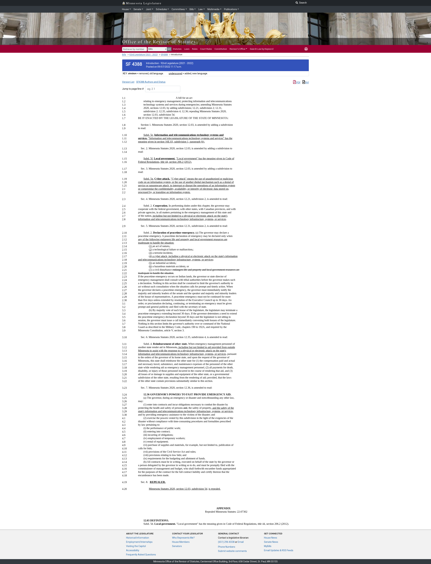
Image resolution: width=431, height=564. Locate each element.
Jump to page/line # (133, 88)
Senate (137, 9)
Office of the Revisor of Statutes (159, 41)
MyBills (267, 546)
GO (169, 49)
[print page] (306, 48)
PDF (298, 82)
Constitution (220, 49)
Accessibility (132, 550)
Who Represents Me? (183, 537)
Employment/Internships (139, 542)
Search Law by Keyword (261, 49)
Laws (186, 49)
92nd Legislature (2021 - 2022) (143, 54)
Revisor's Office (237, 49)
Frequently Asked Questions (141, 554)
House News (270, 537)
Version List (128, 82)
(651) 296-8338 (226, 542)
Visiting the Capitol (136, 546)
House (125, 9)
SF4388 (164, 54)
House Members (181, 542)
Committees (178, 9)
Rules (194, 49)
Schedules (161, 9)
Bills (192, 9)
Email (241, 542)
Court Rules (206, 49)
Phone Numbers (226, 546)
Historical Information (137, 537)
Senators (177, 546)
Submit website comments (232, 551)
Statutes (177, 49)
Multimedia (213, 9)
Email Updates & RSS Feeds (278, 550)
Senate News (271, 542)
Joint (148, 9)
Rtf (307, 82)
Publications (230, 9)
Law (200, 9)
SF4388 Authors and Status (150, 82)
